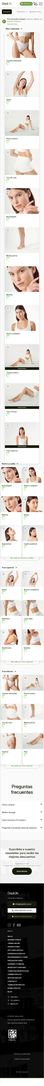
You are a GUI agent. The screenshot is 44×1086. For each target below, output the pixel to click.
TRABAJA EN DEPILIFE (16, 985)
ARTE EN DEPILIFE (15, 978)
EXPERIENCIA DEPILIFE (16, 953)
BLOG (10, 992)
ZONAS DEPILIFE (14, 988)
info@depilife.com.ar (23, 904)
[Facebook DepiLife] (13, 925)
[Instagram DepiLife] (9, 925)
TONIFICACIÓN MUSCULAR (18, 971)
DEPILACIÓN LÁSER (15, 960)
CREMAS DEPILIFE (15, 974)
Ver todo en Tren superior (22, 662)
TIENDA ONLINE (14, 943)
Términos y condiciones (22, 1054)
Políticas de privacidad (22, 1059)
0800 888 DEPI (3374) (23, 910)
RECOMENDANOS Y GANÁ (18, 957)
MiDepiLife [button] (27, 4)
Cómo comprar (8, 805)
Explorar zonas (36, 12)
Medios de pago (8, 812)
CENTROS (14, 997)
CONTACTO (12, 981)
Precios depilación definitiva (17, 1020)
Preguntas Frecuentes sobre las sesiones (19, 828)
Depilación (6, 12)
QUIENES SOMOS (14, 940)
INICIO (10, 936)
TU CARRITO (15, 1000)
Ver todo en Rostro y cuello (22, 558)
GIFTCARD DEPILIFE (15, 950)
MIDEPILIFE (14, 1004)
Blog (25, 1023)
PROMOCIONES (14, 947)
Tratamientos (21, 12)
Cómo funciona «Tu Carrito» (14, 820)
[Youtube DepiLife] (18, 925)
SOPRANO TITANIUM (16, 964)
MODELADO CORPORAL (17, 967)
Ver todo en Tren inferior (22, 766)
